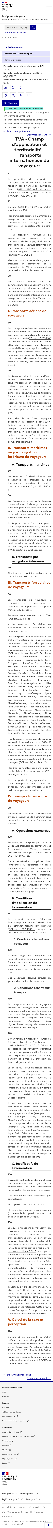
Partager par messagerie (29, 95)
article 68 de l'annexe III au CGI (28, 1337)
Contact (5, 1396)
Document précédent (19, 131)
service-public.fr (28, 1493)
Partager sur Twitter (13, 95)
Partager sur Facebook (5, 95)
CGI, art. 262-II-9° (18, 618)
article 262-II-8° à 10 (21, 207)
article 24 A (38, 251)
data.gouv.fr (32, 1499)
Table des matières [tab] (13, 47)
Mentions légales (34, 1507)
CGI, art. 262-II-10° (20, 929)
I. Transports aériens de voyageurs (24, 108)
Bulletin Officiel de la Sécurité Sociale (17, 1436)
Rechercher (33, 27)
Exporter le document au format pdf (5, 87)
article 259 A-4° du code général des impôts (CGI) (29, 190)
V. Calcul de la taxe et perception (22, 127)
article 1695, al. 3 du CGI (29, 1348)
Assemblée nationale (10, 1432)
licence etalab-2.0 (13, 1524)
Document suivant (37, 134)
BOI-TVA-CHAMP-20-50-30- (29, 194)
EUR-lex (5, 1450)
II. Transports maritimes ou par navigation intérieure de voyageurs (26, 114)
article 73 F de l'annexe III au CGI (29, 1249)
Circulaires (6, 1441)
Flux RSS (5, 1407)
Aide (4, 1392)
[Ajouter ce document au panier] (13, 87)
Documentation (8, 1416)
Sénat (4, 1463)
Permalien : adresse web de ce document (21, 87)
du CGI (44, 207)
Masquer (12, 103)
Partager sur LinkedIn (21, 95)
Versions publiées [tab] (13, 59)
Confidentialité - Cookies (17, 1512)
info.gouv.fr (8, 1493)
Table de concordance (11, 1412)
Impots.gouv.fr (8, 1458)
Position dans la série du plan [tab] (19, 53)
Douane (5, 1445)
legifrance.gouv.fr (11, 1499)
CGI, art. (33, 338)
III (34, 195)
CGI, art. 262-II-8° (38, 486)
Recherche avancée (15, 32)
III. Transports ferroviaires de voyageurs (25, 119)
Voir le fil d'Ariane (9, 37)
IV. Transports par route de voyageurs (24, 123)
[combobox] (17, 27)
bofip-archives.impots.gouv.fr (14, 1421)
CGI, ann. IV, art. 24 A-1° (23, 653)
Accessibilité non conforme (13, 1507)
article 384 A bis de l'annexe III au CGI (29, 1352)
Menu (49, 4)
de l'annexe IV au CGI (29, 253)
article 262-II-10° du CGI (22, 1045)
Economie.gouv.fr (9, 1454)
